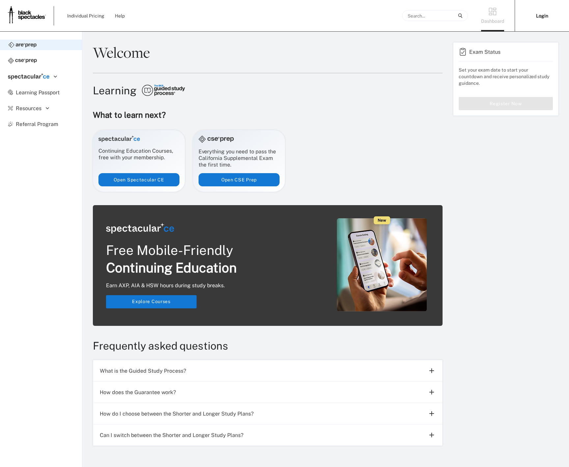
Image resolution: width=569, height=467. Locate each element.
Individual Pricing (85, 15)
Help (120, 15)
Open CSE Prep (239, 179)
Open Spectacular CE (139, 179)
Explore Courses (151, 301)
